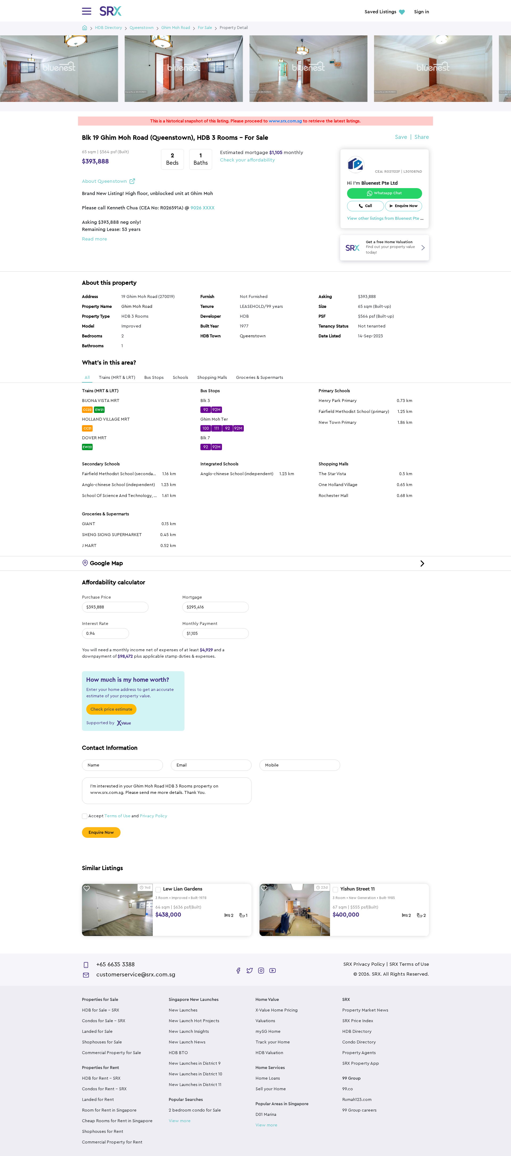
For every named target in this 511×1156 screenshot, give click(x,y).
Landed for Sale (97, 1031)
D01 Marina (266, 1114)
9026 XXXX (203, 208)
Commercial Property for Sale (111, 1053)
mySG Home (268, 1031)
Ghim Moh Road (136, 306)
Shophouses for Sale (102, 1042)
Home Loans (268, 1078)
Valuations (265, 1021)
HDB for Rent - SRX (101, 1078)
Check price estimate (111, 709)
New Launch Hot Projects (194, 1021)
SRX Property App (360, 1063)
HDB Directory (357, 1031)
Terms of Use (117, 816)
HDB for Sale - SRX (100, 1010)
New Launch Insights (189, 1031)
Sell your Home (271, 1089)
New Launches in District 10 (195, 1074)
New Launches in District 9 (195, 1063)
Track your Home (273, 1042)
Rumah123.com (357, 1099)
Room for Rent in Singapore (109, 1110)
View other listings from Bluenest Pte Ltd (387, 218)
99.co (347, 1089)
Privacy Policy (153, 816)
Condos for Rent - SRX (104, 1089)
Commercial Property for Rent (112, 1142)
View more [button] (180, 1121)
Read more (94, 239)
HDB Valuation (269, 1053)
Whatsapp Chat (388, 193)
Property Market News (365, 1010)
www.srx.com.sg (285, 121)
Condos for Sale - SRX (103, 1021)
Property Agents (359, 1053)
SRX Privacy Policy (364, 964)
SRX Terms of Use (409, 964)
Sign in (421, 12)
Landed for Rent (98, 1099)
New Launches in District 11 (195, 1085)
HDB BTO (178, 1053)
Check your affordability (247, 160)
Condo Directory (359, 1042)
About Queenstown (104, 181)
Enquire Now (101, 832)
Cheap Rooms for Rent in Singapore (117, 1121)
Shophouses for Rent (102, 1131)
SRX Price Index (357, 1021)
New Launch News (187, 1042)
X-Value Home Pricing (277, 1010)
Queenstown (253, 336)
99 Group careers (359, 1110)
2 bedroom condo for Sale (195, 1110)
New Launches (183, 1010)
